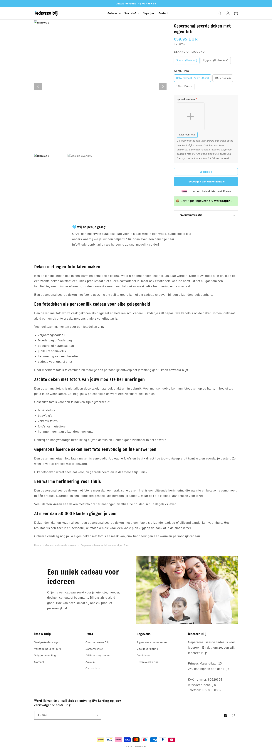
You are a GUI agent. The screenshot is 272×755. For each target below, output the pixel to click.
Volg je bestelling (45, 655)
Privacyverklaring (148, 661)
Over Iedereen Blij (97, 642)
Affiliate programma (97, 655)
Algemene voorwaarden (152, 642)
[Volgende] (163, 86)
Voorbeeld (205, 171)
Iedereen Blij (140, 747)
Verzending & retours (47, 648)
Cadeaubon (92, 668)
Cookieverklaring (147, 648)
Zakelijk (90, 661)
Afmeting (181, 70)
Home (37, 545)
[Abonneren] (97, 715)
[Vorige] (38, 86)
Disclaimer (143, 655)
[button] (113, 13)
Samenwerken (94, 648)
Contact (39, 661)
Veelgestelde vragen (47, 642)
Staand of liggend (189, 51)
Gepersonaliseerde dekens (60, 545)
